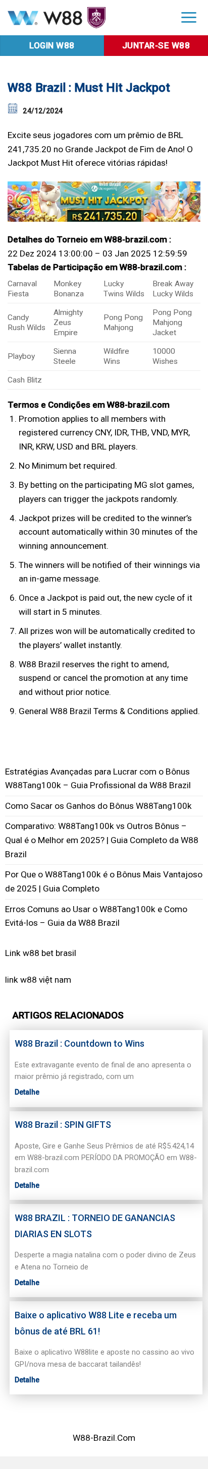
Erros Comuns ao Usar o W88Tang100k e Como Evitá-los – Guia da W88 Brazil (96, 916)
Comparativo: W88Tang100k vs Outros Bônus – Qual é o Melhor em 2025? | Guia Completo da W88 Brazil (101, 840)
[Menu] (188, 17)
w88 (28, 980)
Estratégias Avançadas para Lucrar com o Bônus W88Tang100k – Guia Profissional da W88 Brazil (98, 779)
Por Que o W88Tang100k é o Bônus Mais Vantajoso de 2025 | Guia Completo (103, 881)
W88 (27, 664)
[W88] (85, 17)
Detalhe (27, 1092)
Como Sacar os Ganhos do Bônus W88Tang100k (98, 806)
